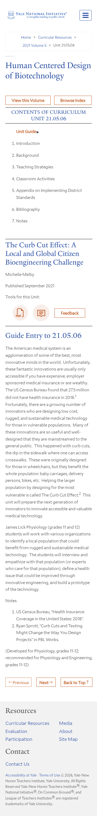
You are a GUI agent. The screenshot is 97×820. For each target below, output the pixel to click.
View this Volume (28, 100)
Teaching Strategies (34, 166)
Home (26, 37)
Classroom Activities (35, 178)
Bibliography (28, 209)
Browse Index (72, 100)
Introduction (28, 143)
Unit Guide (26, 131)
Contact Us (17, 764)
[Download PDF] (20, 313)
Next (43, 682)
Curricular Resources (55, 37)
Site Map (68, 739)
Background (27, 155)
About (65, 731)
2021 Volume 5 (34, 45)
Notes (21, 221)
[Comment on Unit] (41, 313)
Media (65, 723)
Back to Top (74, 682)
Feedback (70, 313)
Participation (18, 739)
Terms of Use (49, 775)
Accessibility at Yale (21, 775)
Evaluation (16, 731)
